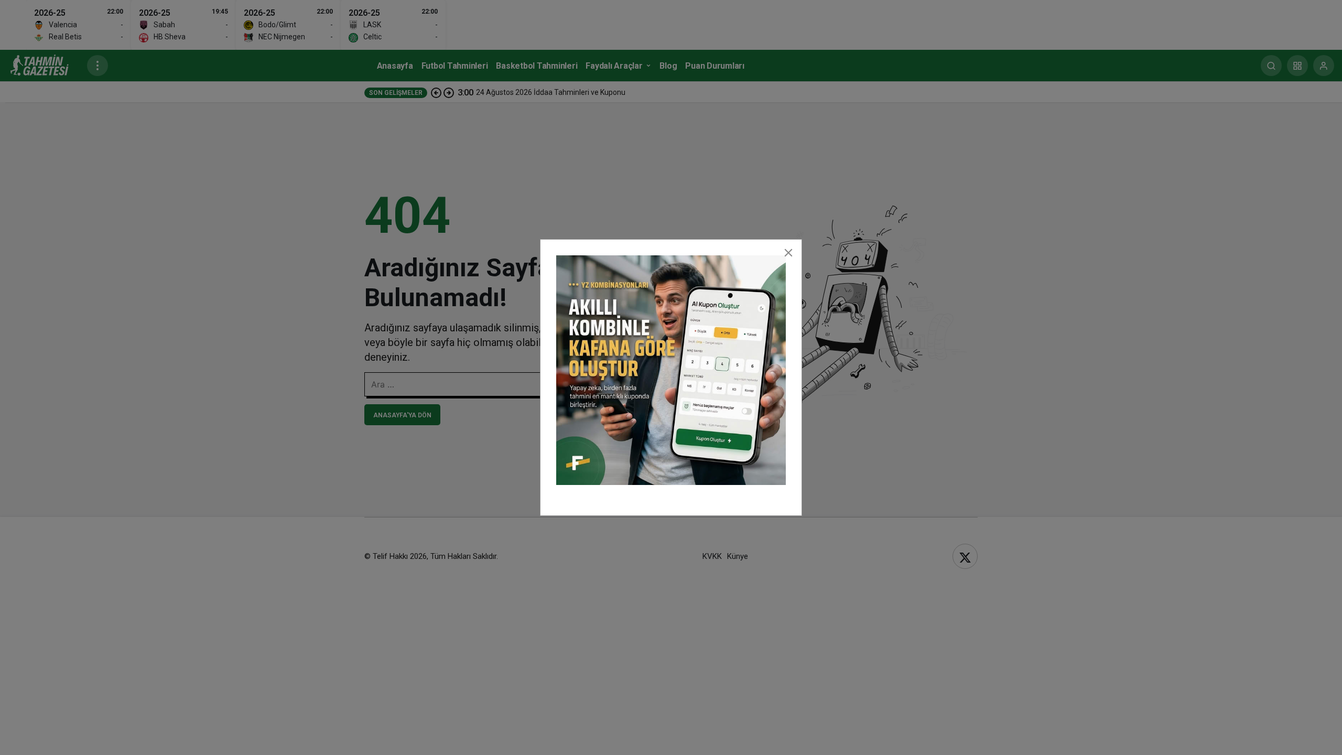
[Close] (788, 253)
